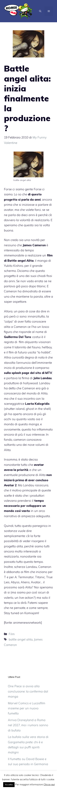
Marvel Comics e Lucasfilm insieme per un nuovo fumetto (26, 708)
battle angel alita (21, 639)
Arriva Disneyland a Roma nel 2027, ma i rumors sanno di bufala (28, 725)
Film (12, 634)
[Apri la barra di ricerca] (40, 11)
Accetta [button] (9, 784)
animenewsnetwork (27, 622)
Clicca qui (49, 784)
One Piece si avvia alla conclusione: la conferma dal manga (28, 691)
